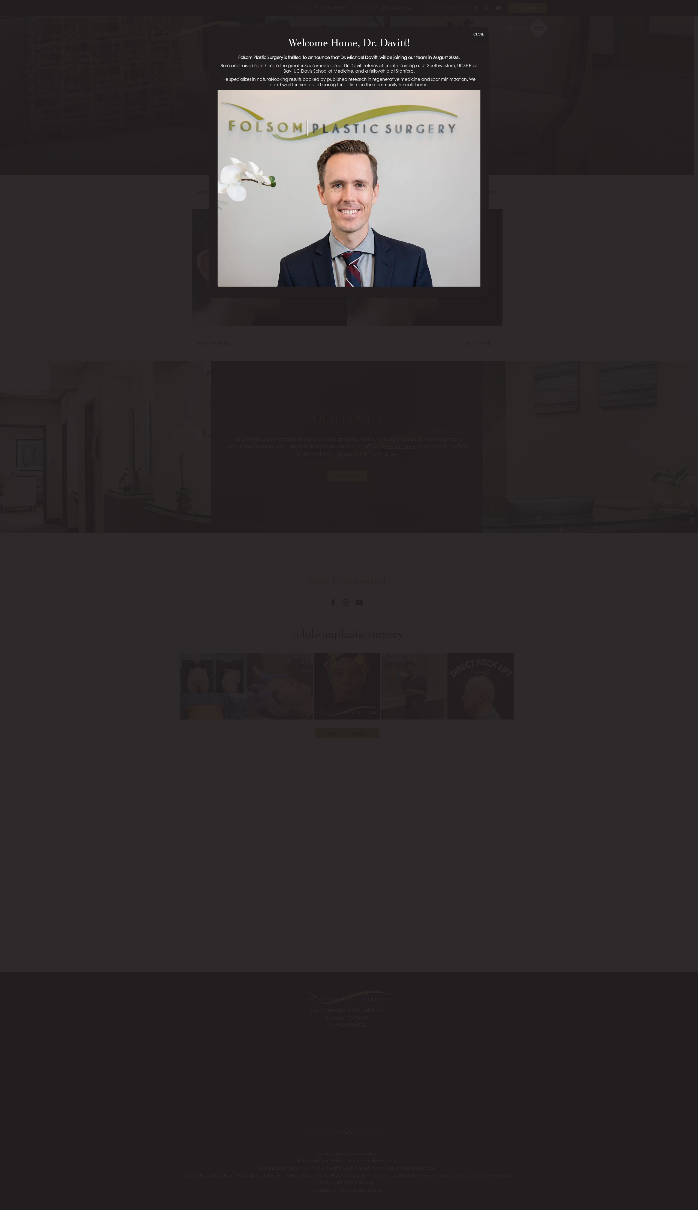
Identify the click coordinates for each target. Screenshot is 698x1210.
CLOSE (478, 34)
